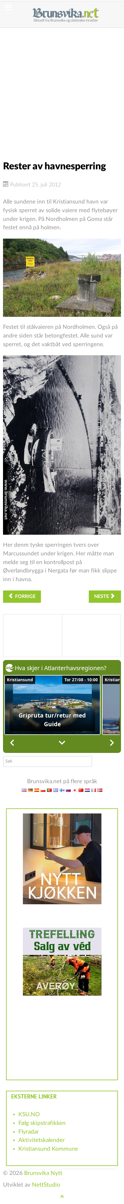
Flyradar (28, 1132)
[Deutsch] (30, 790)
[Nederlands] (87, 790)
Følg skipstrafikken (42, 1123)
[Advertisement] (62, 89)
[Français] (93, 790)
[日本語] (74, 790)
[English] (24, 790)
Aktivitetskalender (41, 1140)
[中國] (81, 790)
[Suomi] (62, 790)
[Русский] (68, 790)
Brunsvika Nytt (43, 1173)
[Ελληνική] (55, 790)
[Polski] (43, 790)
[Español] (36, 790)
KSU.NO (29, 1114)
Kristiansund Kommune (48, 1149)
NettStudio (46, 1185)
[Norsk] (100, 790)
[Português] (49, 790)
